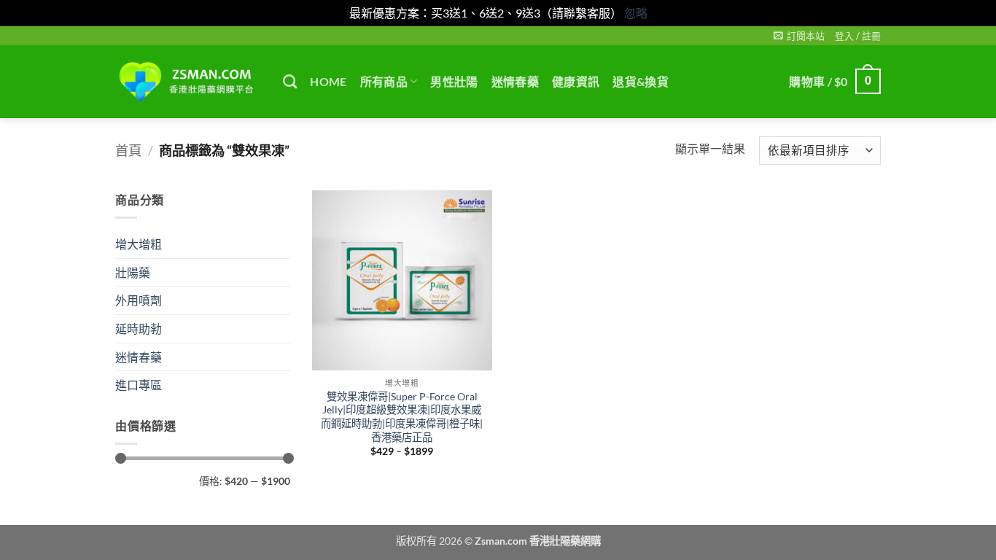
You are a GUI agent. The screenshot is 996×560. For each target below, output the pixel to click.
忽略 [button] (635, 13)
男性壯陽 (454, 81)
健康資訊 (575, 81)
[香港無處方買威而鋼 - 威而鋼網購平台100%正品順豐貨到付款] (188, 81)
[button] (799, 35)
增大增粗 (138, 244)
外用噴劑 (138, 300)
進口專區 (138, 385)
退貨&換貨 (640, 81)
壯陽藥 (132, 272)
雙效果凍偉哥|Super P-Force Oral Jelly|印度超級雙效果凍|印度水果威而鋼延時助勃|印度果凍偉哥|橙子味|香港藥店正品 (402, 416)
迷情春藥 (515, 81)
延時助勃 (138, 328)
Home (328, 81)
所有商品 (384, 81)
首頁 (128, 150)
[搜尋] (290, 81)
